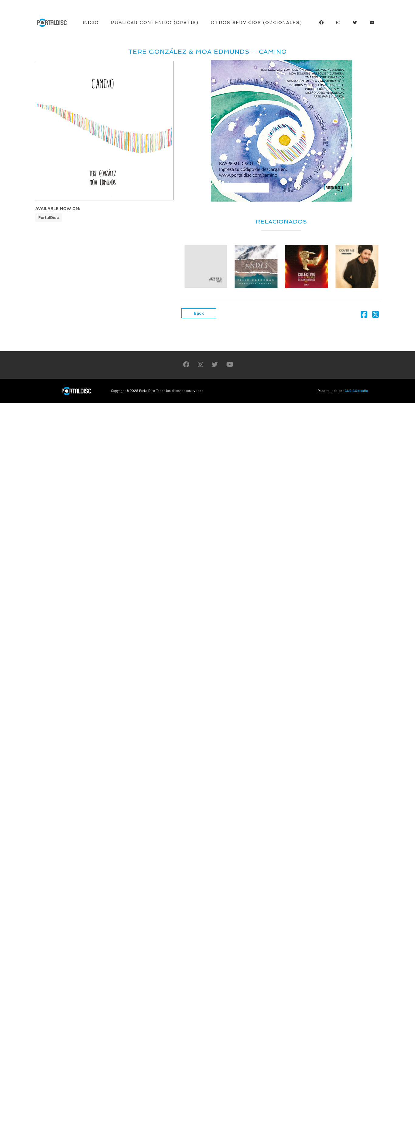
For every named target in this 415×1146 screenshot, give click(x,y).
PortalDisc (48, 217)
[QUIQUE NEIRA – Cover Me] (356, 266)
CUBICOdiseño (356, 391)
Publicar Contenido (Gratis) (155, 22)
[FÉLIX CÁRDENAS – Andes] (256, 266)
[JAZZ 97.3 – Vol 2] (205, 266)
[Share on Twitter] (375, 315)
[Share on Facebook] (364, 315)
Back (199, 313)
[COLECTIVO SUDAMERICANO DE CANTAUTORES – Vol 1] (306, 266)
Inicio (91, 22)
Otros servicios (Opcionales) (256, 22)
